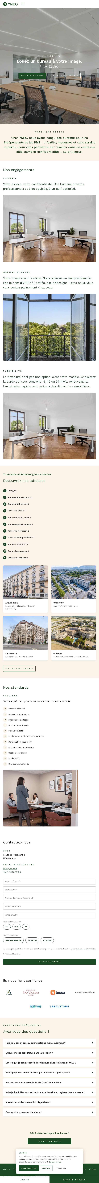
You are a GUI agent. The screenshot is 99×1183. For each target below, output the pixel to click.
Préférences (61, 1168)
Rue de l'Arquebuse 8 (16, 551)
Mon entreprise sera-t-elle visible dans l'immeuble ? (33, 1082)
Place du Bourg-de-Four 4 (19, 537)
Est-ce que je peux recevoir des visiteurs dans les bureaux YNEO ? (41, 1062)
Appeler (24, 1180)
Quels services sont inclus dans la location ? (29, 1053)
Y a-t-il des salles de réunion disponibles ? (28, 1102)
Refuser (46, 1168)
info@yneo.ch (10, 868)
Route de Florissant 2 (16, 531)
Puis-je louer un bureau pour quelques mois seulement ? (35, 1043)
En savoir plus (55, 1162)
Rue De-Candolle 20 (16, 544)
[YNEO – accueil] (10, 4)
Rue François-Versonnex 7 (18, 524)
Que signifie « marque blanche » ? (24, 1112)
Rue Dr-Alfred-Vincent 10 (18, 497)
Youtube (92, 1169)
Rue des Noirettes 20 (16, 504)
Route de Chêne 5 (15, 511)
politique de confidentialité (83, 949)
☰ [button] (22, 4)
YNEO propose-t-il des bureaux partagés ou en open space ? (38, 1072)
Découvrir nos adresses (64, 76)
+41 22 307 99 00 (12, 872)
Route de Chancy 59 (16, 557)
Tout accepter (28, 1168)
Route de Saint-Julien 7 (17, 517)
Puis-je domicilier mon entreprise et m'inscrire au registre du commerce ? (45, 1092)
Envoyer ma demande (49, 962)
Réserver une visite (32, 76)
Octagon (10, 490)
